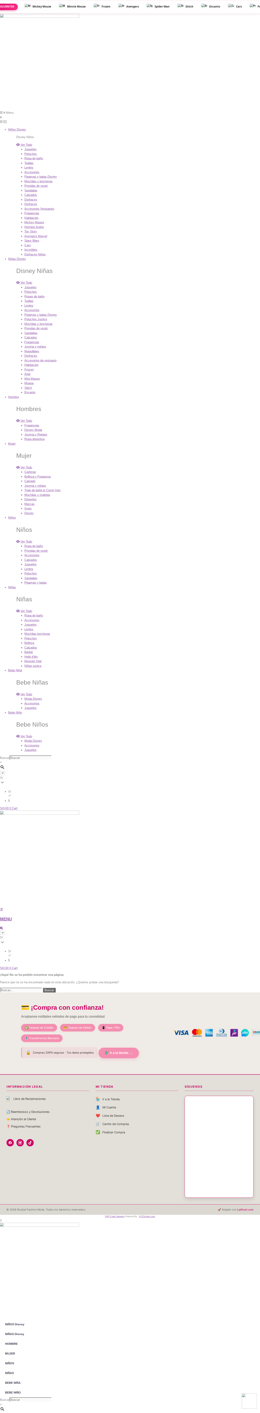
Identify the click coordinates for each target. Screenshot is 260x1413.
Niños (12, 517)
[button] (130, 117)
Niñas (12, 587)
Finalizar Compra (110, 1132)
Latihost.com (245, 1209)
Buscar (5, 758)
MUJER (10, 1353)
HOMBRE (11, 1343)
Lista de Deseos (110, 1115)
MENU (6, 919)
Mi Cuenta (106, 1107)
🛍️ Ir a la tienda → (118, 1053)
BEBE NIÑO (13, 1392)
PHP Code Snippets (115, 1216)
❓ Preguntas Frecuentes (23, 1126)
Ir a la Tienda (108, 1099)
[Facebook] (10, 1142)
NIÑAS (9, 1373)
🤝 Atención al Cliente (21, 1119)
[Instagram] (20, 1142)
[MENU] (1, 909)
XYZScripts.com (147, 1216)
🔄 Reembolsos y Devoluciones (28, 1111)
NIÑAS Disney (14, 1334)
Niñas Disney (17, 259)
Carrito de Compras (112, 1124)
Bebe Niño (15, 712)
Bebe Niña (15, 670)
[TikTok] (30, 1142)
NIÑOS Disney (14, 1324)
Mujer (12, 443)
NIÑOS (9, 1363)
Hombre (13, 397)
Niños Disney (17, 129)
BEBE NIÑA (13, 1382)
